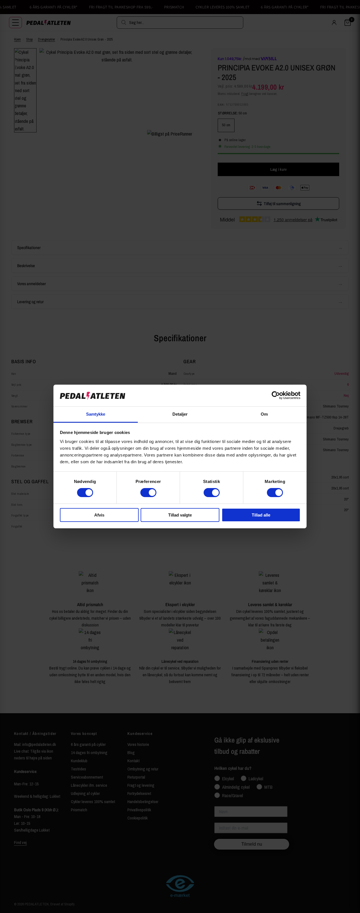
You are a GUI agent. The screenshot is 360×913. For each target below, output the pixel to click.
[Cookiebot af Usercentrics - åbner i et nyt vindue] (275, 395)
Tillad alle (261, 515)
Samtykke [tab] (95, 414)
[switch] (148, 492)
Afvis (99, 515)
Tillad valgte (180, 515)
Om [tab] (264, 414)
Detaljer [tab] (180, 414)
